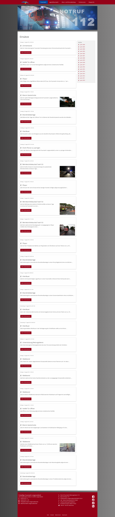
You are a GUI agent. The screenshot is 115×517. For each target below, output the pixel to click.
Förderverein (82, 2)
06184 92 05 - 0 (24, 498)
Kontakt (52, 515)
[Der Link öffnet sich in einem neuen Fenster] (93, 497)
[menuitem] (25, 2)
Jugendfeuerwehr (53, 2)
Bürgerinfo (91, 2)
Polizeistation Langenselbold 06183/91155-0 (71, 498)
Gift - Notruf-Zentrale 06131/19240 (69, 500)
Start (48, 515)
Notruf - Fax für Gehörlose (67, 505)
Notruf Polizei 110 (64, 497)
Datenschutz (58, 515)
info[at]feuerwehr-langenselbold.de (29, 501)
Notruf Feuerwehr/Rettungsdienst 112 (70, 495)
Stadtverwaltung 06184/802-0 (67, 502)
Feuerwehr (43, 2)
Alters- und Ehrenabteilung (68, 2)
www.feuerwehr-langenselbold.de (28, 503)
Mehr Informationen (25, 52)
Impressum (64, 515)
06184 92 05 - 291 (25, 500)
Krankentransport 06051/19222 (68, 503)
